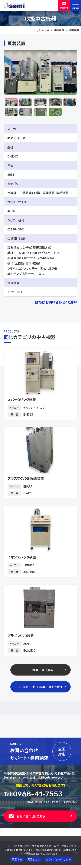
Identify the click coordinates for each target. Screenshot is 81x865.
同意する (17, 859)
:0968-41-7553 (33, 794)
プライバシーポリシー (58, 859)
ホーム (45, 30)
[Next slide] (74, 72)
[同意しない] (76, 853)
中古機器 (59, 30)
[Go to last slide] (7, 72)
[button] (11, 102)
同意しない (34, 859)
